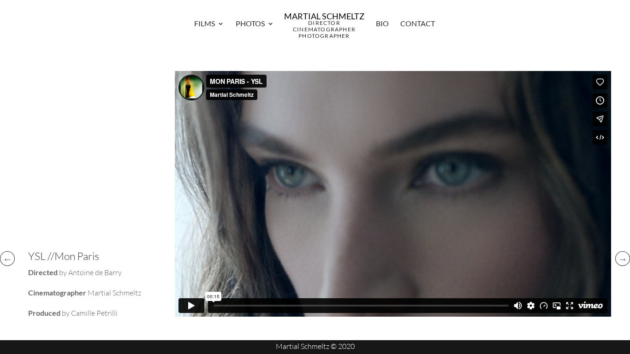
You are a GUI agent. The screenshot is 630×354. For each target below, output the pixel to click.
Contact (417, 24)
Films (204, 24)
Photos (250, 24)
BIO (382, 24)
